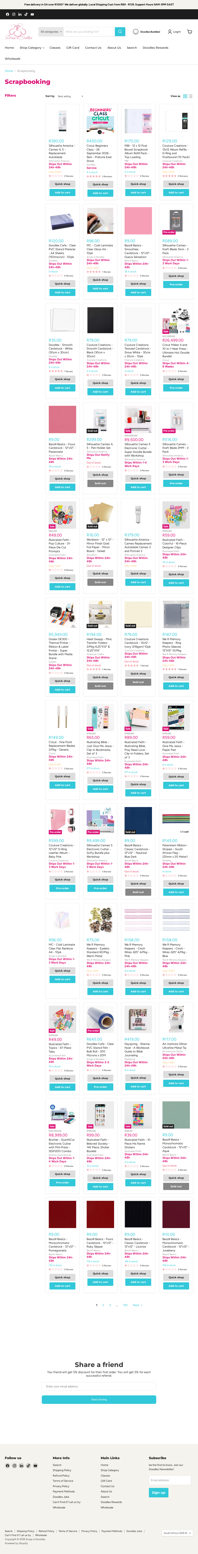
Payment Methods (64, 1491)
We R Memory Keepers (174, 654)
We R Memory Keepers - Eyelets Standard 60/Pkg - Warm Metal (99, 950)
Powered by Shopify (16, 1543)
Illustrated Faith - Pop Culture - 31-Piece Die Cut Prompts (60, 545)
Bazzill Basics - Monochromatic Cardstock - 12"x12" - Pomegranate (62, 1244)
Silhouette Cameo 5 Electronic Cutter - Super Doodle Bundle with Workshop (138, 449)
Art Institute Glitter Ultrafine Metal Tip (174, 1046)
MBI (126, 160)
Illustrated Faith (57, 554)
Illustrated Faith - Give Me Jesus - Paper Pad (173, 745)
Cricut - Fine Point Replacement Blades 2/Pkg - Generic (62, 745)
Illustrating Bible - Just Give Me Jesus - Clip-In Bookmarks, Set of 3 (100, 747)
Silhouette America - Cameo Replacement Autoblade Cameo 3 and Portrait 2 (138, 545)
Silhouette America (59, 160)
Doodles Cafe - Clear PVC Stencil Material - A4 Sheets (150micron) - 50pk (62, 251)
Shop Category (31, 47)
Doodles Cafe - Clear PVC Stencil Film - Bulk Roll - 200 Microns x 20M (100, 1049)
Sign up (158, 1492)
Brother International (60, 1154)
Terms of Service (63, 1481)
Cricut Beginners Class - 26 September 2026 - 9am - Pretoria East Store (99, 153)
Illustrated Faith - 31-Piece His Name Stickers (138, 1143)
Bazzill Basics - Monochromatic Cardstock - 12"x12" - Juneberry (175, 1244)
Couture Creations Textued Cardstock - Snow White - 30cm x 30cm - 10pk (138, 350)
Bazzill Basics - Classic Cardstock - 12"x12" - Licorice (137, 1242)
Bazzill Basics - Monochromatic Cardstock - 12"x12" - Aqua (175, 1145)
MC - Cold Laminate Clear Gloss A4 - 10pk (100, 249)
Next (136, 1305)
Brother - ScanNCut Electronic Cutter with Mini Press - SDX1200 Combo (62, 1145)
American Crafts (95, 654)
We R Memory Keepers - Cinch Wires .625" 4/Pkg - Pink (137, 950)
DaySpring (130, 1059)
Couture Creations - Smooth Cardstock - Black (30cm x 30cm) (100, 350)
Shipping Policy (62, 1470)
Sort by (50, 96)
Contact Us (93, 47)
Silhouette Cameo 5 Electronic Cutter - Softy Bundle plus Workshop (100, 851)
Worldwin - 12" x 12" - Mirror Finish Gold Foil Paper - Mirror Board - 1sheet (100, 545)
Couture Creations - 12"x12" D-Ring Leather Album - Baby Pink (62, 851)
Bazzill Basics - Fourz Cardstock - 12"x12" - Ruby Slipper (100, 1242)
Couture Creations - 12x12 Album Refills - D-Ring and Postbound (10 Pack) (175, 151)
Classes (55, 47)
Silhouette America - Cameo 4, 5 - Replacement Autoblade (62, 151)
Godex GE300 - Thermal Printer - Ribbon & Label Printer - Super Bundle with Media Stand (61, 648)
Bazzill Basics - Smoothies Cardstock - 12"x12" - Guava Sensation (138, 251)
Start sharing (99, 1399)
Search (132, 47)
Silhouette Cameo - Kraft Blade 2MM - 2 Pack (175, 447)
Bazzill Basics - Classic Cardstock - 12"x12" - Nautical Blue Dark (137, 851)
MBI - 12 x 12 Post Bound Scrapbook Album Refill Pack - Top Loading (137, 151)
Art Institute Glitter (172, 1051)
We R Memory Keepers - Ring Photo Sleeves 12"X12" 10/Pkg (171, 644)
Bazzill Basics (131, 260)
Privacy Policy (61, 1486)
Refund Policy (61, 1475)
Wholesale (12, 58)
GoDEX (52, 661)
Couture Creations (172, 160)
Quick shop (62, 183)
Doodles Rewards (155, 47)
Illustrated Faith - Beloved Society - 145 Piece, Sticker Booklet (98, 1145)
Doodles (91, 164)
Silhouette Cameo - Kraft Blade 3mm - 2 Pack (175, 249)
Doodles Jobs (61, 1497)
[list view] (190, 96)
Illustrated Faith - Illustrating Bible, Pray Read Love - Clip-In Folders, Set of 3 (137, 749)
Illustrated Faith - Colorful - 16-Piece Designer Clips (174, 543)
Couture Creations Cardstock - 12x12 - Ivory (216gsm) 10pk (138, 642)
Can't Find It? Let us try (66, 1502)
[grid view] (185, 96)
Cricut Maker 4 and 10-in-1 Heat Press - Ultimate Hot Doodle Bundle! (175, 350)
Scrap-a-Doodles (95, 256)
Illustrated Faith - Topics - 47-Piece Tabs (60, 1047)
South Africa (175, 1533)
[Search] (120, 31)
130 (125, 1305)
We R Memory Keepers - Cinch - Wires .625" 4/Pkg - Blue (174, 950)
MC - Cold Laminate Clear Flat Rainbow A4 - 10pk (62, 948)
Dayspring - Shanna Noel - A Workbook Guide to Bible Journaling (137, 1049)
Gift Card (72, 47)
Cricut (165, 360)
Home (9, 47)
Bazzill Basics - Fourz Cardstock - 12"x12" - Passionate (62, 447)
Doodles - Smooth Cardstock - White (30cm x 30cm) (61, 348)
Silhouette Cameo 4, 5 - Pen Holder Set (100, 446)
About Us (114, 47)
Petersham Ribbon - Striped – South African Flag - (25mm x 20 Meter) (175, 851)
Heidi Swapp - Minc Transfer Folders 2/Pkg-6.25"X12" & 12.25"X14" (99, 644)
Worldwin (92, 554)
